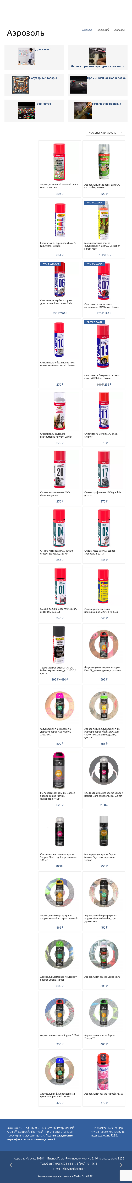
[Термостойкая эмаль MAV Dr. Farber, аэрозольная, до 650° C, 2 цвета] (59, 644)
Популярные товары (43, 77)
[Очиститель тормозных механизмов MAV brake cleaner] (103, 281)
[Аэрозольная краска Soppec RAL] (103, 954)
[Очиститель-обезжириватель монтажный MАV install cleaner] (59, 339)
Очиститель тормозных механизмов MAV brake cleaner (101, 305)
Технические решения (106, 103)
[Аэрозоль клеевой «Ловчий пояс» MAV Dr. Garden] (26, 56)
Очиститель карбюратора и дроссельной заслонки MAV (56, 302)
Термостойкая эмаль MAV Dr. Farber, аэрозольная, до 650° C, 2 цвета (58, 670)
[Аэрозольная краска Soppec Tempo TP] (103, 1012)
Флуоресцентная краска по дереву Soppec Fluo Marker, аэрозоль (55, 732)
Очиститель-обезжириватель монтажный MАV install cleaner (57, 364)
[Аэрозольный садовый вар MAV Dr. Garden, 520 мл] (103, 161)
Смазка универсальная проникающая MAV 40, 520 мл (101, 610)
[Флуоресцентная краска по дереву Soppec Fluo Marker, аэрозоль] (59, 706)
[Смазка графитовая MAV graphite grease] (103, 469)
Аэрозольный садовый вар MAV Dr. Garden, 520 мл (102, 186)
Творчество (43, 103)
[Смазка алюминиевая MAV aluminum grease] (59, 469)
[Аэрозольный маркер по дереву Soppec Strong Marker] (59, 954)
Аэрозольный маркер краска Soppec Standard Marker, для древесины (100, 918)
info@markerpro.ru (74, 1168)
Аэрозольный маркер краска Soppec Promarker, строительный (59, 917)
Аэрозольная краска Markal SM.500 (103, 1093)
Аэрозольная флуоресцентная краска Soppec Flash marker (57, 1095)
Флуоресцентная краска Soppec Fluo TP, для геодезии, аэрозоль (102, 669)
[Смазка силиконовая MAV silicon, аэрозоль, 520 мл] (59, 586)
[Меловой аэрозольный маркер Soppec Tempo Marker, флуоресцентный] (59, 770)
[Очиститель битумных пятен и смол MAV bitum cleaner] (103, 346)
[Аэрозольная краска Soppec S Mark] (59, 1012)
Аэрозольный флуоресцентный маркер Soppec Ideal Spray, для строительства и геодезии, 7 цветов (102, 733)
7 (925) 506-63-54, (65, 1163)
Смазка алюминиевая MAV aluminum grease (55, 494)
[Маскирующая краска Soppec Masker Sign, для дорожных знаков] (103, 831)
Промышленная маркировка (106, 77)
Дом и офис (43, 49)
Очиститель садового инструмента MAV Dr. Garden (56, 435)
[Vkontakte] (92, 1142)
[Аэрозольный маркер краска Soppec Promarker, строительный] (59, 892)
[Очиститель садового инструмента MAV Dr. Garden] (59, 411)
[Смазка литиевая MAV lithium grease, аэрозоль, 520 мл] (59, 527)
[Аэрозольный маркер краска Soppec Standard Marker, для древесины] (103, 892)
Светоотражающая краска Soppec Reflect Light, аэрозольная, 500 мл (103, 794)
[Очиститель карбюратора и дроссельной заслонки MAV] (59, 279)
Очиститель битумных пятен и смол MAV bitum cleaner (101, 377)
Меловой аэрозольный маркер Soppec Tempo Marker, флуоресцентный (57, 796)
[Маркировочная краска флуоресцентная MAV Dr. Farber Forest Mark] (103, 220)
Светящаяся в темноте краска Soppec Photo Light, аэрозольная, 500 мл (58, 857)
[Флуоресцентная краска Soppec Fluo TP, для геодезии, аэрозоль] (103, 644)
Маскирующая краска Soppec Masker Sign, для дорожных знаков (100, 857)
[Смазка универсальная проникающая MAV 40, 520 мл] (103, 586)
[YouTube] (100, 1142)
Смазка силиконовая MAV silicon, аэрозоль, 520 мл (58, 610)
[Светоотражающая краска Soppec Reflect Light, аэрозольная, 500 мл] (103, 770)
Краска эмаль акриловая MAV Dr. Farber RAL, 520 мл (58, 244)
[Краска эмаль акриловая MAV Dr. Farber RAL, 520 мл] (59, 220)
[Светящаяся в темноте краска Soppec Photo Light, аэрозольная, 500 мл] (59, 831)
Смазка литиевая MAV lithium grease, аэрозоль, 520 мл (56, 552)
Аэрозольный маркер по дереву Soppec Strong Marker (58, 978)
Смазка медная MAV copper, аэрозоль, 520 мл (100, 552)
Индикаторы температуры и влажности (97, 66)
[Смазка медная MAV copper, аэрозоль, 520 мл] (103, 527)
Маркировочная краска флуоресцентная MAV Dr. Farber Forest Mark (102, 246)
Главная (87, 29)
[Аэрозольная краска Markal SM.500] (103, 1070)
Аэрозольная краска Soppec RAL (102, 976)
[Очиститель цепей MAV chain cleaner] (103, 411)
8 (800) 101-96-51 (88, 1163)
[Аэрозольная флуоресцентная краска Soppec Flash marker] (59, 1070)
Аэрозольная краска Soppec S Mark (59, 1035)
